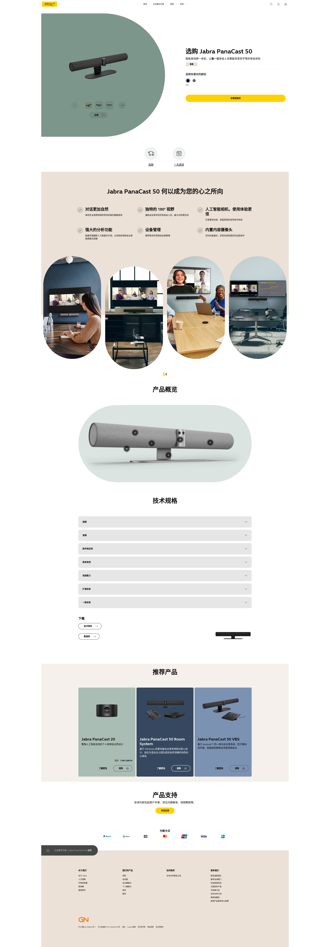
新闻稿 (81, 886)
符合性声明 (141, 927)
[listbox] (99, 105)
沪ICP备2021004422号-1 (87, 927)
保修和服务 (215, 897)
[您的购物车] (286, 4)
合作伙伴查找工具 (174, 876)
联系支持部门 (216, 879)
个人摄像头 (126, 886)
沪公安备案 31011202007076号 (109, 927)
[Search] (271, 4)
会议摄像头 (126, 883)
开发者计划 (215, 890)
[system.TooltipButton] (135, 432)
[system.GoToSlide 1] (166, 374)
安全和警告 (159, 927)
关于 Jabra (82, 876)
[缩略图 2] (99, 105)
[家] (48, 850)
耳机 (124, 876)
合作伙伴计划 (216, 894)
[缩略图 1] (89, 105)
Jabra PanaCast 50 (77, 850)
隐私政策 (150, 927)
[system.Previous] (74, 105)
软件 (124, 890)
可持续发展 (82, 883)
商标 (123, 927)
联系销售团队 (216, 876)
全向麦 (125, 879)
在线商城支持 (216, 883)
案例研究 (82, 890)
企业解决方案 (60, 850)
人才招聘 (82, 879)
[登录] (278, 4)
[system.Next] (122, 105)
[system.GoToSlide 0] (163, 374)
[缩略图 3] (109, 105)
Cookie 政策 (131, 927)
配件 (124, 894)
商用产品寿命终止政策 (220, 901)
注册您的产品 (216, 886)
